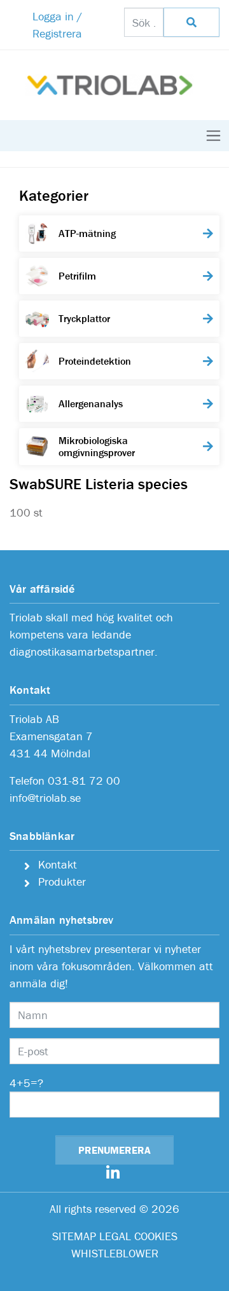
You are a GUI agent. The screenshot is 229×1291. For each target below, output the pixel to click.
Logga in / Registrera (57, 25)
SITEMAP (74, 1236)
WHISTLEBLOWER (114, 1253)
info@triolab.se (45, 797)
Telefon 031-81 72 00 (65, 780)
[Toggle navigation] (213, 135)
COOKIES (155, 1236)
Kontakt (57, 864)
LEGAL (115, 1236)
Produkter (62, 881)
